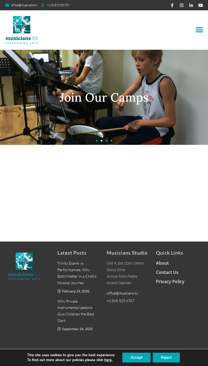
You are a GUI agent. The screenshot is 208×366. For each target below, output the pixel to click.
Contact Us (167, 272)
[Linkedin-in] (191, 5)
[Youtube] (201, 5)
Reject (166, 357)
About (162, 263)
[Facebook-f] (172, 5)
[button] (199, 30)
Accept (136, 357)
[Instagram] (182, 5)
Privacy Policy (170, 281)
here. (108, 360)
